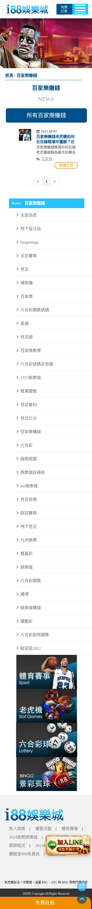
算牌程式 (17, 845)
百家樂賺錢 (27, 75)
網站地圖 (58, 854)
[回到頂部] (82, 898)
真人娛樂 (17, 829)
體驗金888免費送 (24, 854)
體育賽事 (70, 829)
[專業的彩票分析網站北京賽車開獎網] (47, 672)
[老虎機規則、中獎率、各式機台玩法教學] (47, 706)
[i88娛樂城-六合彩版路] (47, 740)
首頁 (9, 75)
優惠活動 (43, 829)
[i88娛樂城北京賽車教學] (34, 814)
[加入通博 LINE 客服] (68, 844)
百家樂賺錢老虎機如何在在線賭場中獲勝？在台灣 (55, 142)
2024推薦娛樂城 (23, 837)
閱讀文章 (66, 165)
